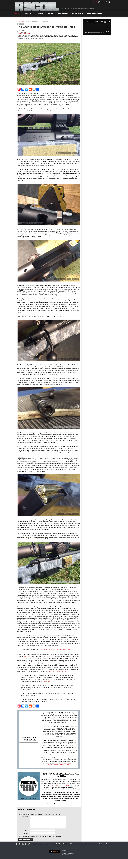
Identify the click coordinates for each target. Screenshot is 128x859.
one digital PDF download (60, 785)
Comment (25, 816)
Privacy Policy (93, 844)
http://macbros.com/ (66, 649)
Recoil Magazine (68, 850)
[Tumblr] (26, 844)
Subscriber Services (75, 844)
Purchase (101, 844)
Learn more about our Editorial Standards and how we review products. (61, 764)
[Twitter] (29, 844)
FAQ (106, 2)
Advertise (84, 844)
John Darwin (21, 30)
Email (26, 833)
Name (26, 830)
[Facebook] (17, 844)
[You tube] (23, 844)
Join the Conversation (23, 33)
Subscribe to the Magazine (90, 2)
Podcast (101, 2)
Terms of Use (109, 844)
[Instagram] (20, 844)
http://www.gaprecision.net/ (49, 649)
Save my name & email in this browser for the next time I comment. (41, 836)
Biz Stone (47, 681)
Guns (22, 21)
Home (18, 21)
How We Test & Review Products (60, 844)
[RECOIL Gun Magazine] (37, 10)
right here (27, 656)
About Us (35, 844)
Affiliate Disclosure (44, 844)
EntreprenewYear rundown (58, 671)
